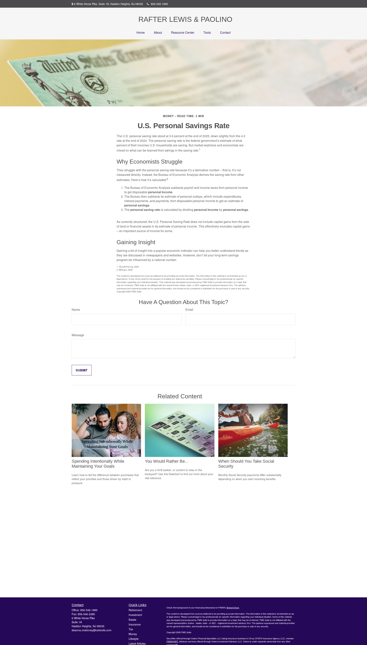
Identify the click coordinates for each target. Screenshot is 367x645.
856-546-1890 (159, 4)
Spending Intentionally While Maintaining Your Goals (98, 464)
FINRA (169, 641)
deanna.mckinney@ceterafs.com (91, 630)
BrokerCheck (233, 607)
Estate (132, 619)
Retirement (135, 610)
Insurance (135, 624)
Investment (135, 615)
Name (76, 309)
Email (189, 309)
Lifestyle (134, 639)
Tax (131, 629)
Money (133, 634)
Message (78, 335)
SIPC (175, 641)
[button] (140, 32)
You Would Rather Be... (166, 461)
